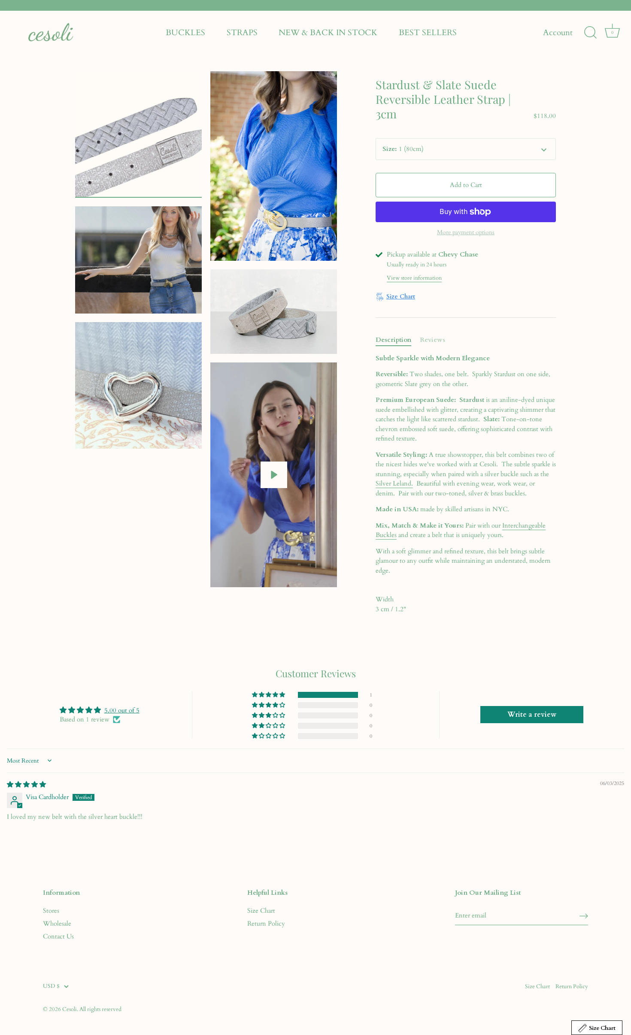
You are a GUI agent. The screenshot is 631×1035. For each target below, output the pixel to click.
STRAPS (242, 32)
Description (393, 339)
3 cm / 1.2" (391, 604)
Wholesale (57, 923)
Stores (51, 910)
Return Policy (266, 923)
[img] (26, 784)
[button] (269, 695)
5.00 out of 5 (122, 710)
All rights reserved (100, 1009)
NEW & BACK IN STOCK (328, 32)
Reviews (432, 339)
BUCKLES (185, 32)
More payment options (465, 232)
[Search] (590, 32)
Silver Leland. (394, 483)
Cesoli (69, 1009)
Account (558, 33)
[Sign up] (583, 915)
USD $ (51, 986)
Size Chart (261, 910)
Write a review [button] (531, 714)
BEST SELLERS (428, 32)
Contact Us (58, 936)
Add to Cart (466, 185)
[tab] (398, 340)
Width (385, 599)
